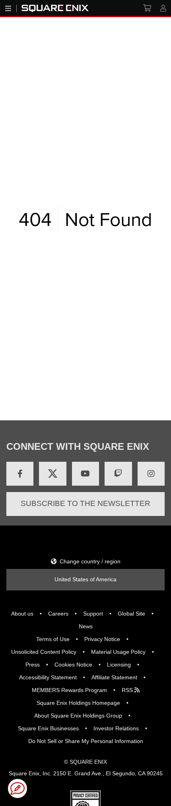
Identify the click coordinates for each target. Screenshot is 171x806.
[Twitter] (52, 474)
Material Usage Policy (118, 652)
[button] (17, 788)
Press (32, 664)
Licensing (119, 664)
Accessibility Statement (48, 677)
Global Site (131, 613)
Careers (58, 613)
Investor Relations (116, 728)
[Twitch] (118, 474)
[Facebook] (19, 474)
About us (22, 613)
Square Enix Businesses (48, 728)
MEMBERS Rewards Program (69, 690)
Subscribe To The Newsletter (85, 503)
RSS (128, 690)
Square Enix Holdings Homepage (78, 703)
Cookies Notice (73, 664)
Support (93, 613)
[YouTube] (85, 474)
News (86, 626)
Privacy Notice (102, 639)
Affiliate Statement (114, 677)
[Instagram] (151, 474)
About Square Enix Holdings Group (78, 715)
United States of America (85, 579)
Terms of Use (53, 639)
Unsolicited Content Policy (43, 652)
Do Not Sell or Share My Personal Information (85, 741)
